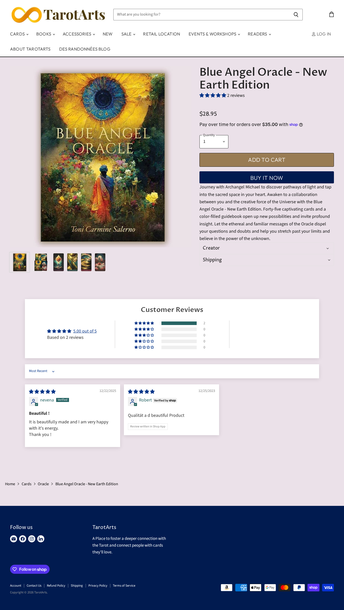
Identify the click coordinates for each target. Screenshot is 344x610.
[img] (42, 392)
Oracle (43, 484)
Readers (258, 33)
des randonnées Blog (84, 49)
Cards (18, 33)
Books (44, 33)
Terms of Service (124, 585)
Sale (127, 33)
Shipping (77, 585)
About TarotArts (30, 49)
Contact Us (34, 585)
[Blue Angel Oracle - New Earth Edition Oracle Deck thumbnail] (19, 262)
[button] (213, 95)
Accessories (77, 33)
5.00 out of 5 (85, 331)
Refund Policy (56, 585)
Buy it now (266, 177)
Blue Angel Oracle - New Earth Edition (86, 484)
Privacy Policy (97, 585)
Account (15, 585)
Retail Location (161, 33)
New (108, 33)
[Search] (296, 14)
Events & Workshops (213, 33)
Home (10, 484)
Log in (323, 33)
